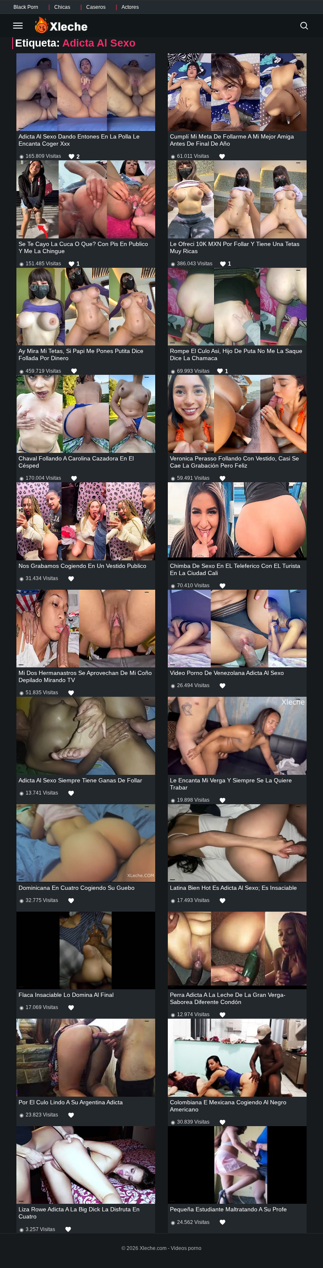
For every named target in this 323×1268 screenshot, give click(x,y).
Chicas (62, 7)
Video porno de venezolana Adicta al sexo (227, 672)
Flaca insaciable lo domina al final (66, 994)
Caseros (96, 7)
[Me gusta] (222, 156)
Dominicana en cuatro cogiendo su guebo (77, 887)
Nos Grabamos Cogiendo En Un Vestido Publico (82, 565)
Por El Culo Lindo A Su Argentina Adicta (71, 1102)
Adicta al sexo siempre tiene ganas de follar (80, 780)
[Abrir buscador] (304, 25)
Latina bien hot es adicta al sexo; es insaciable (233, 887)
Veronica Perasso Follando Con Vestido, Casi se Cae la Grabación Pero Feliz (234, 462)
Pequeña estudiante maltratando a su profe (228, 1209)
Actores (130, 7)
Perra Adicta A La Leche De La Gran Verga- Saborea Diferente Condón (228, 998)
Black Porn (25, 7)
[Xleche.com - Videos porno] (61, 25)
